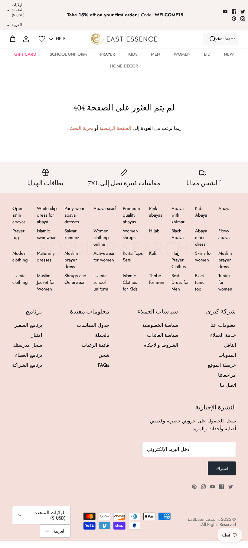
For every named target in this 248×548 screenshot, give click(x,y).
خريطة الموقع (222, 365)
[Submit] (212, 39)
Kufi (152, 253)
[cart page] (12, 39)
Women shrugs (130, 234)
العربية (17, 25)
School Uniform (68, 54)
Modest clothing (20, 256)
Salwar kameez (71, 234)
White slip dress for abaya (47, 215)
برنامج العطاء (28, 355)
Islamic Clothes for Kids (130, 282)
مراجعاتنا (227, 375)
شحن (104, 355)
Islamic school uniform (100, 282)
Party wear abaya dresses (74, 215)
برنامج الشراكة (27, 365)
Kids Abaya (201, 211)
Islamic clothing (20, 279)
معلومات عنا (223, 325)
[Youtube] (225, 11)
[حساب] (26, 39)
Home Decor (124, 66)
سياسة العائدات (162, 335)
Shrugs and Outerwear (75, 279)
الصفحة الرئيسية (115, 128)
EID (207, 54)
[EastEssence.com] (124, 39)
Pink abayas (155, 211)
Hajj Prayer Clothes (178, 260)
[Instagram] (242, 18)
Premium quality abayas (131, 215)
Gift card (25, 54)
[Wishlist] (42, 39)
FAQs (103, 365)
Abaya (224, 208)
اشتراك (222, 468)
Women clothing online (101, 238)
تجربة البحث (81, 128)
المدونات (227, 355)
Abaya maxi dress (201, 238)
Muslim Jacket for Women (46, 282)
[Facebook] (234, 11)
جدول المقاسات (93, 325)
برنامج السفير (28, 325)
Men (155, 54)
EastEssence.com (203, 519)
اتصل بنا (228, 385)
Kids (133, 54)
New (229, 54)
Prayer (107, 54)
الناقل (230, 345)
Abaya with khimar (177, 215)
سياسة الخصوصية (160, 325)
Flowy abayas (224, 234)
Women (182, 54)
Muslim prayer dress (225, 260)
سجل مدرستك (27, 345)
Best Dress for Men (180, 282)
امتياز (36, 335)
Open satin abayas (18, 215)
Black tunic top (200, 282)
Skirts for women (203, 256)
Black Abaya (177, 234)
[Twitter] (242, 11)
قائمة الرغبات (95, 345)
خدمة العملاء (223, 335)
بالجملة (102, 335)
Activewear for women (104, 256)
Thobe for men (156, 279)
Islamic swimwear (46, 234)
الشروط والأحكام (160, 345)
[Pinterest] (234, 18)
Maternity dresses (46, 256)
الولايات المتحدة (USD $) (18, 10)
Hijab (154, 231)
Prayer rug (18, 234)
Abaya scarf (104, 208)
